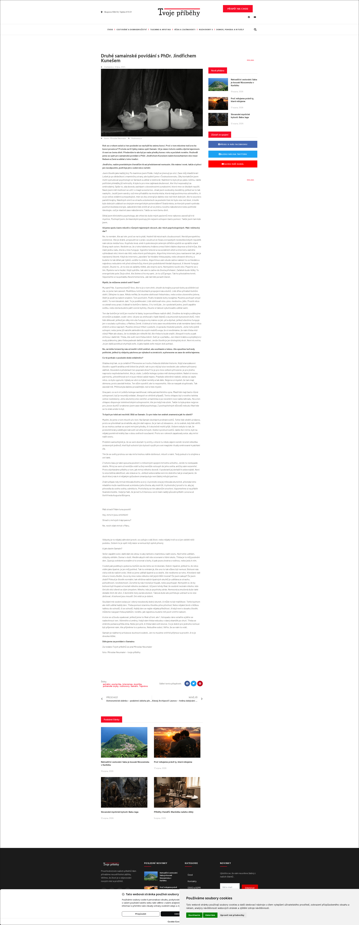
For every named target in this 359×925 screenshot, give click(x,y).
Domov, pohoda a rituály (230, 29)
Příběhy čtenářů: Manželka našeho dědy (173, 812)
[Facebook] (249, 17)
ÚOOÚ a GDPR (194, 887)
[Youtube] (255, 17)
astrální (106, 684)
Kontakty (192, 881)
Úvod (110, 29)
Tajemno (143, 686)
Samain (134, 686)
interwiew (127, 684)
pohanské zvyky (110, 686)
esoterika (116, 684)
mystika (138, 684)
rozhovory (124, 686)
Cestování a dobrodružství (132, 29)
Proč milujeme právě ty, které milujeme (173, 762)
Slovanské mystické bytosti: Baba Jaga (119, 812)
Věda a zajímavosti (184, 29)
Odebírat (250, 887)
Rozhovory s (206, 29)
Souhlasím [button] (194, 915)
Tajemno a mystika (160, 29)
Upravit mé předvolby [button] (232, 915)
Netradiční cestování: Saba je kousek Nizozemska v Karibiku (125, 763)
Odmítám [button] (210, 915)
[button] (255, 29)
